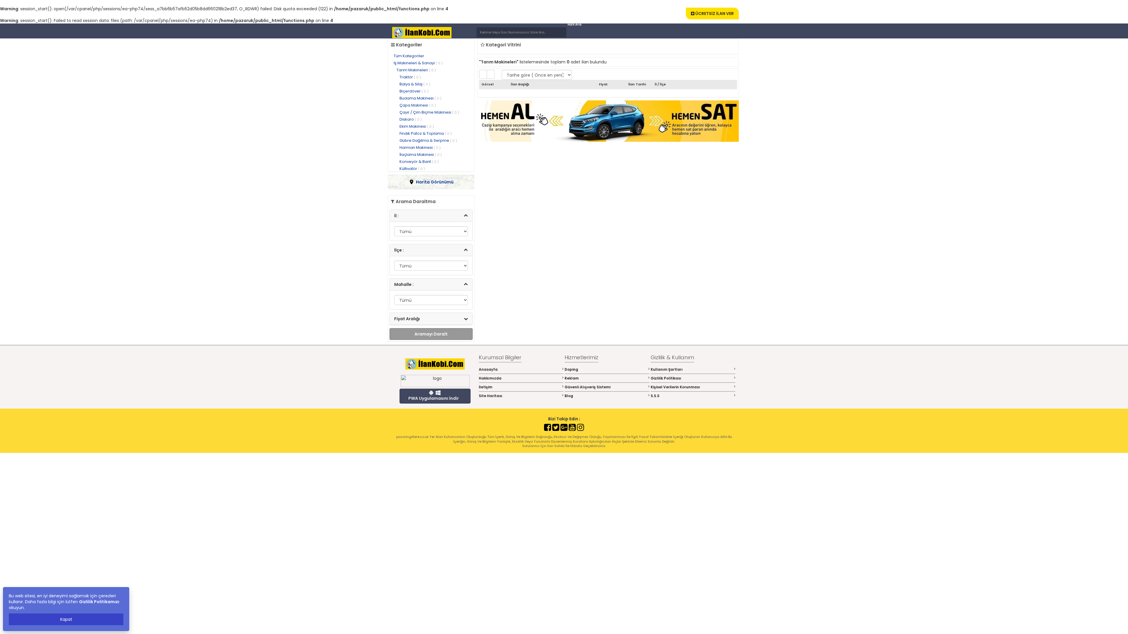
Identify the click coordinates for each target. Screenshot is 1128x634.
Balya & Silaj (415, 84)
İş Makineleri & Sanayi (418, 63)
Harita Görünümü (435, 182)
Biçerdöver (414, 91)
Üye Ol (645, 8)
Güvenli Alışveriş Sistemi (587, 387)
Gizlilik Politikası (666, 378)
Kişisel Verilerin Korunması (675, 387)
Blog (569, 395)
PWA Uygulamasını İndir (433, 398)
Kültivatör (412, 168)
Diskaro (411, 119)
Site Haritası (490, 395)
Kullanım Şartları (667, 369)
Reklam (572, 378)
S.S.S (655, 395)
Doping (571, 369)
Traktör (410, 77)
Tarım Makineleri (416, 70)
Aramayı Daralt (431, 334)
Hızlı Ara (574, 24)
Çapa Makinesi (418, 105)
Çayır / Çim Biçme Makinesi (429, 112)
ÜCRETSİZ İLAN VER (714, 13)
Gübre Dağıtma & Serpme (428, 140)
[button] (431, 182)
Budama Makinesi (421, 98)
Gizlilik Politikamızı (99, 602)
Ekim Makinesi (417, 126)
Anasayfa (488, 369)
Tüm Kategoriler (409, 56)
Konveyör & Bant (419, 161)
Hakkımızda (490, 378)
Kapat (66, 619)
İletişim (485, 387)
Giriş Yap (668, 8)
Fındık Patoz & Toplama (426, 133)
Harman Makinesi (420, 147)
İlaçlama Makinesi (421, 154)
